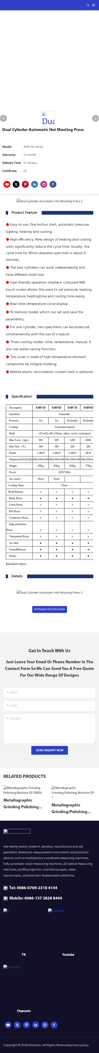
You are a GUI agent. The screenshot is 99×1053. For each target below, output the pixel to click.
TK (24, 954)
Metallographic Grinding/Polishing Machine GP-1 (69, 809)
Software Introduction (49, 609)
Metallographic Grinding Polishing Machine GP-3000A (21, 805)
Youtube (68, 954)
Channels (24, 1011)
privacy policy (79, 1045)
